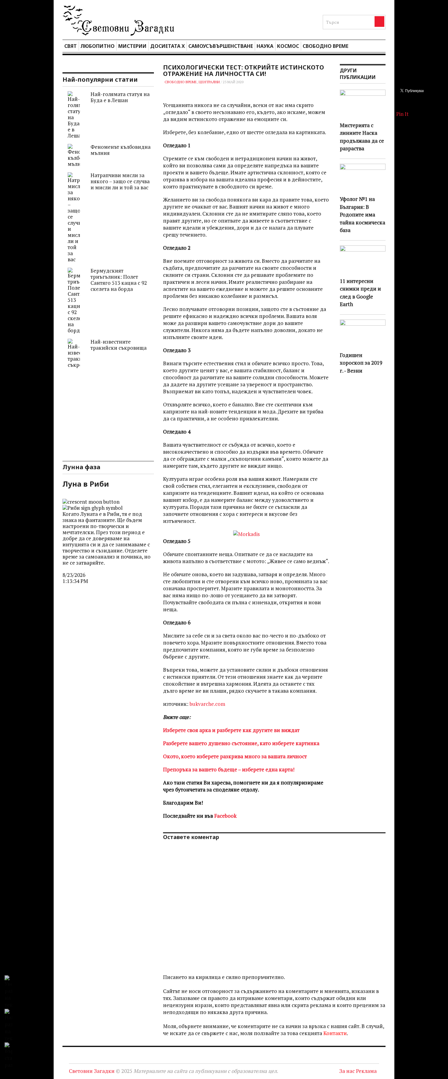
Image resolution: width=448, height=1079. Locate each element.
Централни (209, 82)
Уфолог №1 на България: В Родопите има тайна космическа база (362, 214)
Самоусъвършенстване (220, 46)
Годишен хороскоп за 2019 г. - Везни (361, 363)
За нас (347, 1070)
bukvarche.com (207, 703)
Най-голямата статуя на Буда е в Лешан (120, 97)
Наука (265, 46)
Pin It (402, 113)
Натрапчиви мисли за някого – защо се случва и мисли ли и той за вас (120, 181)
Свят (70, 46)
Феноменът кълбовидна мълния (121, 149)
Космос (288, 46)
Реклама (366, 1070)
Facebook (225, 815)
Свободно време (325, 46)
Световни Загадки (92, 1070)
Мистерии (132, 46)
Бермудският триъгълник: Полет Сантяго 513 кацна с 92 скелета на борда (119, 279)
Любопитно (97, 46)
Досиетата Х (167, 46)
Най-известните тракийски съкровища (119, 344)
